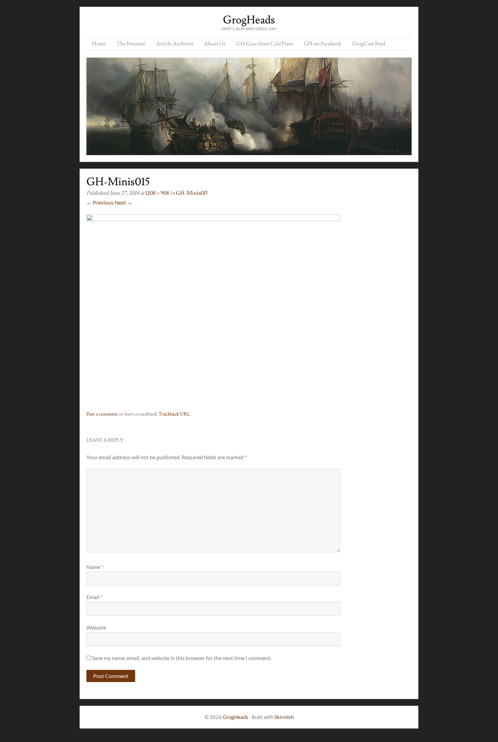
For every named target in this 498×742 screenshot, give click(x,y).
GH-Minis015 (192, 193)
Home (99, 43)
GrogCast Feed (369, 43)
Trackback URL (174, 414)
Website (96, 627)
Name (94, 567)
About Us (214, 43)
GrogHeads (249, 20)
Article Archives (174, 43)
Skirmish (284, 717)
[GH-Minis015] (213, 219)
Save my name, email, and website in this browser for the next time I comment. (181, 658)
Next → (123, 202)
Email (94, 597)
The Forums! (131, 43)
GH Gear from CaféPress (264, 43)
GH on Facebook (322, 43)
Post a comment (102, 414)
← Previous (99, 202)
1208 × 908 (157, 193)
